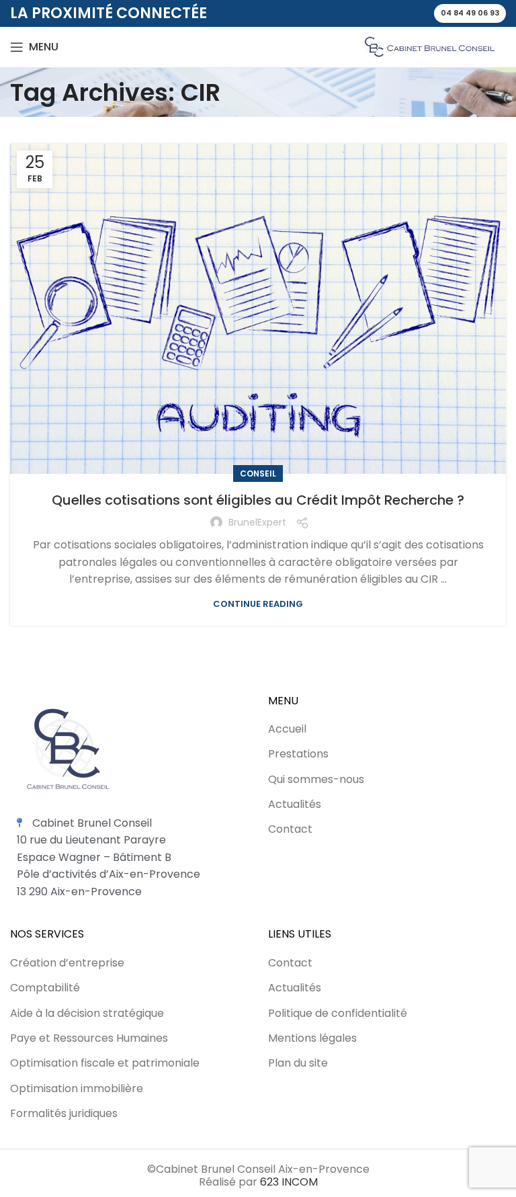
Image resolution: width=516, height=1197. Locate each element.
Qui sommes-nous (316, 779)
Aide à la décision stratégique (87, 1013)
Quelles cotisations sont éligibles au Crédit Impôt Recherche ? (258, 500)
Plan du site (298, 1063)
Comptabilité (45, 988)
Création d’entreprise (67, 963)
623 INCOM (289, 1182)
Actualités (294, 804)
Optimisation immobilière (76, 1088)
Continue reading (258, 604)
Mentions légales (312, 1038)
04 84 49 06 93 (470, 12)
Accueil (287, 729)
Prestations (298, 754)
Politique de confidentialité (337, 1013)
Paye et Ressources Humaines (89, 1038)
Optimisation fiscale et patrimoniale (105, 1063)
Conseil (258, 473)
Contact (290, 829)
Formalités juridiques (64, 1113)
